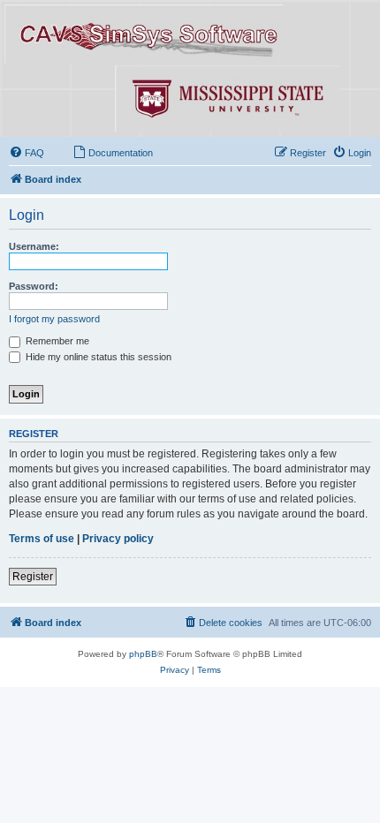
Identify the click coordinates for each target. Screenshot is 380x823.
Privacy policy (118, 538)
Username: (34, 246)
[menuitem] (26, 152)
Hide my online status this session (97, 356)
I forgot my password (54, 318)
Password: (33, 286)
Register (32, 576)
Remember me (56, 341)
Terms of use (41, 538)
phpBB (143, 654)
